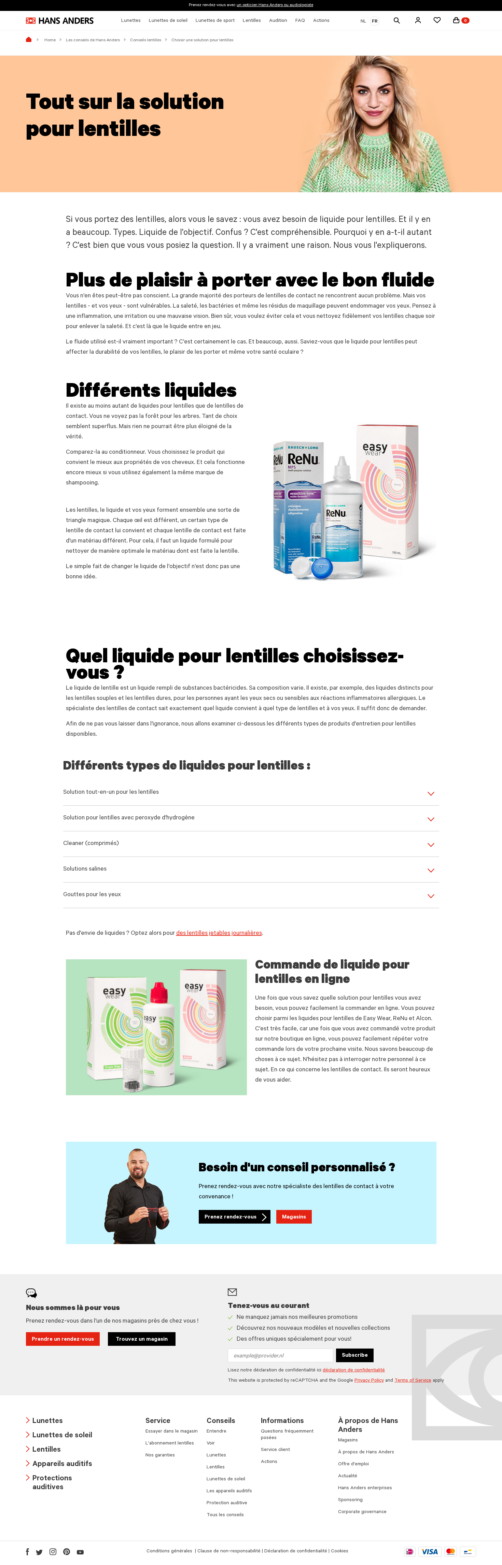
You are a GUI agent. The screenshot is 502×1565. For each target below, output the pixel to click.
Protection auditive (227, 1503)
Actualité (347, 1476)
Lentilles (43, 1450)
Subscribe (355, 1356)
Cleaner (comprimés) (91, 844)
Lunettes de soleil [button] (168, 21)
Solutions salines (85, 869)
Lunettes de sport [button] (215, 21)
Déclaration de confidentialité (295, 1551)
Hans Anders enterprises (365, 1488)
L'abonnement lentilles (169, 1444)
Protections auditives (49, 1483)
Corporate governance (362, 1512)
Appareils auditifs (59, 1465)
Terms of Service (412, 1381)
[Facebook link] (27, 1551)
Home (50, 40)
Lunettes (44, 1422)
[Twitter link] (39, 1551)
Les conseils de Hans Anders (93, 40)
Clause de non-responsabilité (229, 1551)
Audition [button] (278, 21)
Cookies (339, 1551)
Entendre (216, 1432)
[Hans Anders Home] (60, 20)
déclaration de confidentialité (354, 1370)
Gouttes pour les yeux (92, 895)
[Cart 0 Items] (456, 20)
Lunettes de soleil (59, 1436)
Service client (275, 1450)
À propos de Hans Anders (366, 1452)
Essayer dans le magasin (171, 1432)
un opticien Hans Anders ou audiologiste (275, 5)
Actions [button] (321, 21)
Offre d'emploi (353, 1464)
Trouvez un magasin (142, 1340)
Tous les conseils (225, 1515)
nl (363, 22)
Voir (211, 1444)
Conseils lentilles (145, 40)
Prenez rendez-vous (237, 1219)
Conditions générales (170, 1551)
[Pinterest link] (66, 1551)
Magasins (294, 1217)
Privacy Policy (369, 1381)
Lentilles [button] (252, 21)
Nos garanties (160, 1455)
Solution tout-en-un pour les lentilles (111, 792)
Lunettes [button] (131, 21)
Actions (269, 1462)
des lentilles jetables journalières (219, 933)
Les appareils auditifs (229, 1491)
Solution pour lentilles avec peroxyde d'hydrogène (129, 818)
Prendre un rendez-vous (63, 1340)
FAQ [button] (300, 21)
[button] (418, 20)
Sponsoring (350, 1500)
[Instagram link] (53, 1551)
